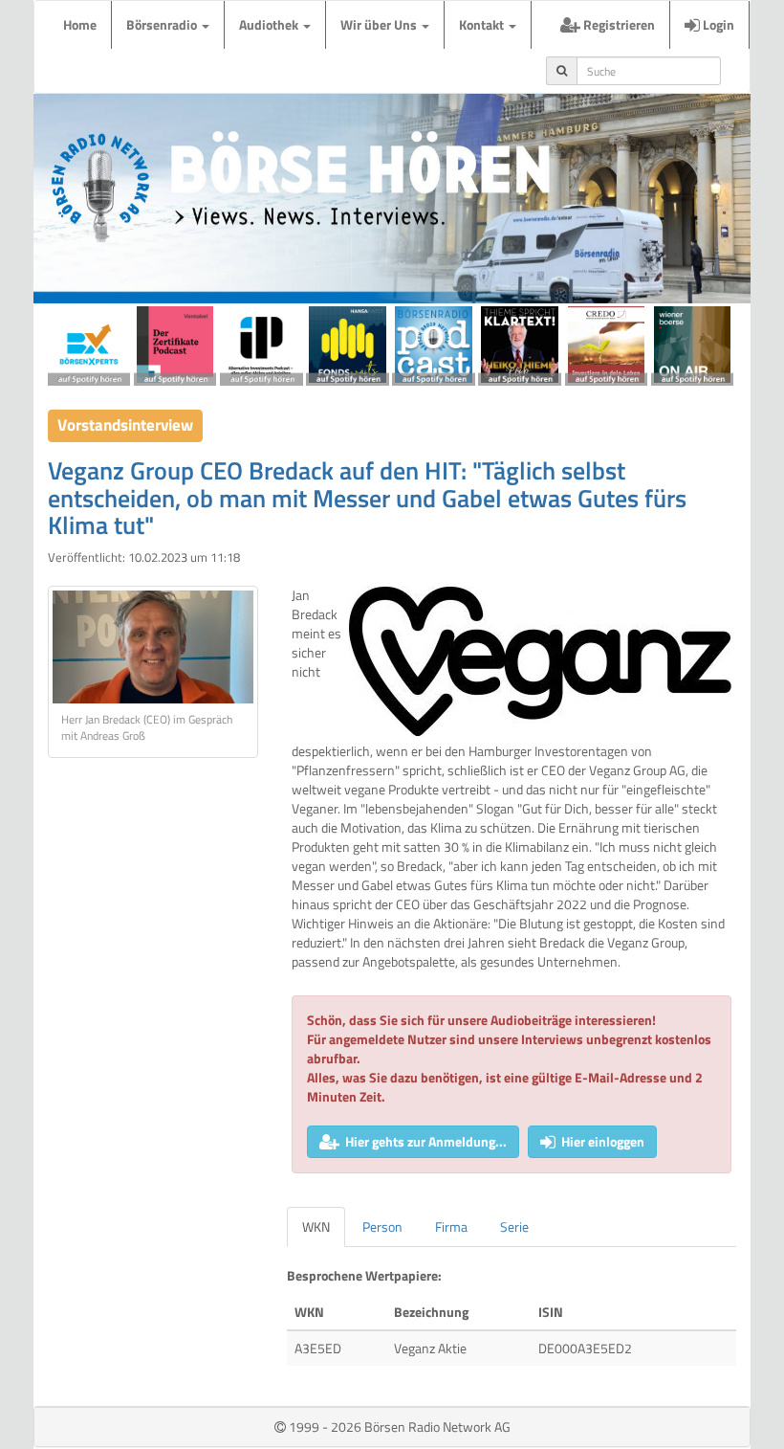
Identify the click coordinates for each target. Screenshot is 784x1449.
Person (382, 1226)
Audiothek (270, 24)
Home (80, 24)
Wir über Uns (380, 24)
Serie (514, 1226)
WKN (316, 1226)
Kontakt (483, 24)
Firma (451, 1226)
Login (717, 24)
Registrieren (617, 24)
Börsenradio (163, 24)
